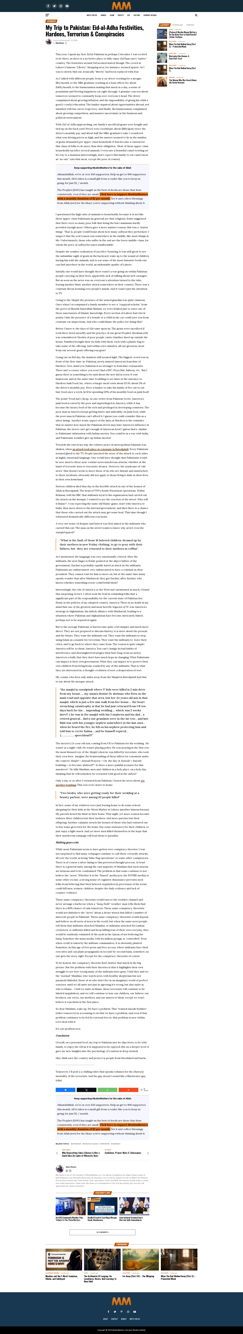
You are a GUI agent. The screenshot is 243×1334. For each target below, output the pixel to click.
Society (121, 15)
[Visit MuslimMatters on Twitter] (114, 1311)
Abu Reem (60, 43)
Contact (114, 1319)
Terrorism (105, 1144)
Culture (137, 15)
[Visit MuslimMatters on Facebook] (108, 1311)
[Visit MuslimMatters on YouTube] (134, 1311)
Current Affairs (150, 15)
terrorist (116, 1144)
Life (128, 15)
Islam (112, 15)
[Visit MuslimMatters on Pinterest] (121, 1311)
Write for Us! (92, 15)
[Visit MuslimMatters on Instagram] (128, 1311)
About (105, 1319)
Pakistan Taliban (90, 1144)
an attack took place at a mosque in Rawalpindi (100, 449)
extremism (76, 1144)
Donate (103, 15)
